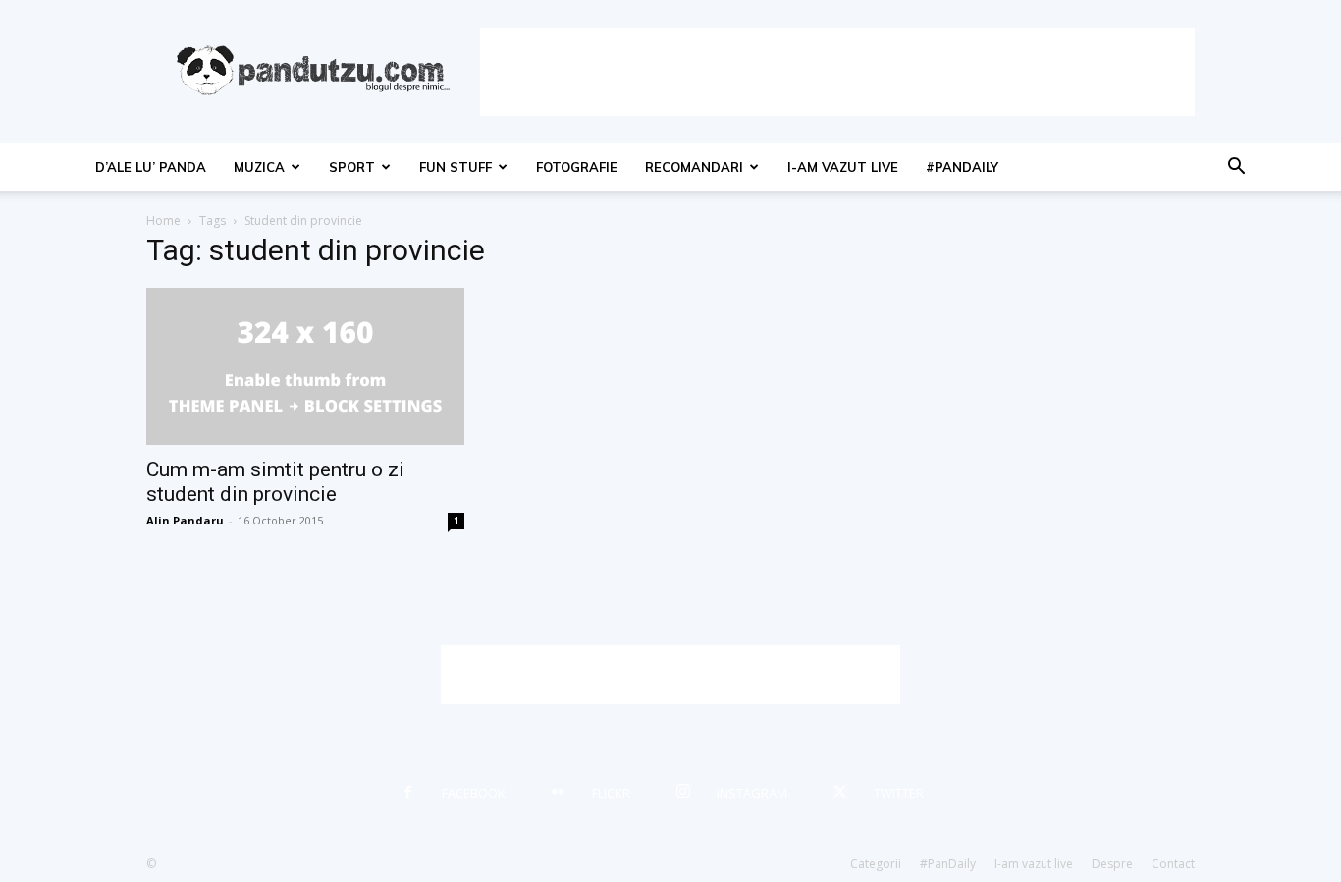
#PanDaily (962, 167)
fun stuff (455, 167)
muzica (259, 167)
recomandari (694, 167)
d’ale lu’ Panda (150, 167)
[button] (1236, 168)
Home (163, 220)
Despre (1112, 863)
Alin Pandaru (185, 520)
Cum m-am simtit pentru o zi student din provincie (275, 482)
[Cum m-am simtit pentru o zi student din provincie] (305, 366)
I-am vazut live (842, 167)
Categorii (875, 863)
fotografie (576, 167)
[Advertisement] (837, 72)
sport (352, 167)
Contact (1173, 863)
